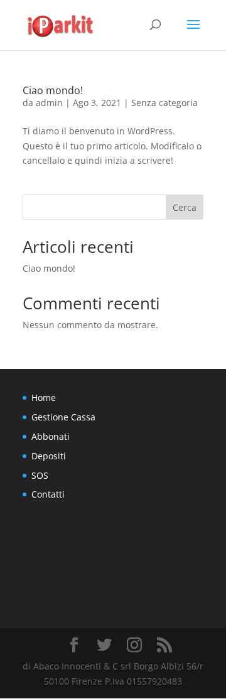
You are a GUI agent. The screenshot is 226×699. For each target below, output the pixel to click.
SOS (39, 475)
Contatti (48, 494)
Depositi (48, 456)
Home (43, 397)
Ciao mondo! (53, 90)
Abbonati (50, 436)
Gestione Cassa (63, 417)
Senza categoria (164, 103)
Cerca (184, 207)
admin (49, 103)
